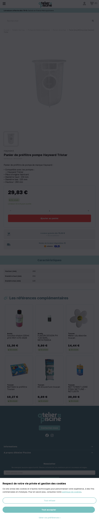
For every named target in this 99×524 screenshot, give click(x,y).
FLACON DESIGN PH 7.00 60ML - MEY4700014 (48, 338)
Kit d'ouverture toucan (49, 387)
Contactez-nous (49, 428)
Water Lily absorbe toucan (77, 337)
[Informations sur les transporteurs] (65, 243)
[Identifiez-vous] (84, 4)
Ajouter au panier (49, 218)
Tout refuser (49, 500)
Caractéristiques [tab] (49, 260)
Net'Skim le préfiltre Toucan (17, 388)
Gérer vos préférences (49, 517)
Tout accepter (49, 509)
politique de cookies (71, 492)
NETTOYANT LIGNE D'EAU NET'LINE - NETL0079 (78, 389)
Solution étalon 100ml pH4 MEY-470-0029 (18, 337)
